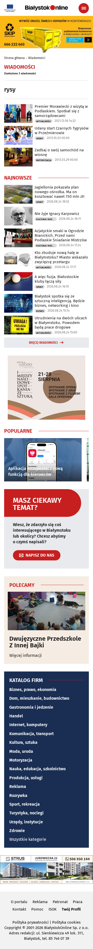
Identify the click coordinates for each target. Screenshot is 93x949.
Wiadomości (36, 58)
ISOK (53, 909)
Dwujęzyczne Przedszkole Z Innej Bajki (45, 642)
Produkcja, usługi (26, 777)
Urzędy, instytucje (26, 821)
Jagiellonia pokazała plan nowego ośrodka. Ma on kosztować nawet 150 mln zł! (59, 192)
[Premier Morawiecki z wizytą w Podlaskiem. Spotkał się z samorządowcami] (18, 113)
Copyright (12, 927)
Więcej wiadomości (43, 342)
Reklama (17, 786)
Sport (39, 138)
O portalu (19, 901)
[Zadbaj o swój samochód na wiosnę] (18, 157)
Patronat (60, 901)
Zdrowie (17, 830)
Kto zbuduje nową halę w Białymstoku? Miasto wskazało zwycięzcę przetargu (61, 257)
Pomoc (37, 909)
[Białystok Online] (46, 8)
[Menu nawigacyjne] (84, 8)
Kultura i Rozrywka (46, 219)
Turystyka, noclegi (26, 812)
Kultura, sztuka (23, 742)
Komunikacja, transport (31, 733)
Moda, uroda (21, 751)
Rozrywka (18, 795)
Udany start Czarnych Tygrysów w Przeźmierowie (62, 130)
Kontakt (19, 909)
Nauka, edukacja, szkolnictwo (37, 768)
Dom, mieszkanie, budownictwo (39, 698)
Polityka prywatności (30, 922)
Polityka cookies (66, 922)
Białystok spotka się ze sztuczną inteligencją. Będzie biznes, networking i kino (60, 301)
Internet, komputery (28, 724)
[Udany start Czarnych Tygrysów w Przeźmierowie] (18, 135)
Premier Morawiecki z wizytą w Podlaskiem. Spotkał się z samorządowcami (61, 111)
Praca (77, 901)
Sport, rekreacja (24, 804)
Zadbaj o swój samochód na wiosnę (59, 152)
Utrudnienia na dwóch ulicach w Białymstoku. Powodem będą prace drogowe (61, 323)
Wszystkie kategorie (27, 839)
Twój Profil (71, 909)
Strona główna (14, 58)
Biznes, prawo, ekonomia (32, 689)
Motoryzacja (43, 160)
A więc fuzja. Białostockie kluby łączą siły (57, 279)
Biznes (40, 311)
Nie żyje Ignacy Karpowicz (57, 213)
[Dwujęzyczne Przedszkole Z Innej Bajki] (46, 611)
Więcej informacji (25, 655)
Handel (16, 716)
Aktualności (43, 121)
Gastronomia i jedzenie (31, 707)
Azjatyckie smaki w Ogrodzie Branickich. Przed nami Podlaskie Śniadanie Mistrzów (61, 235)
